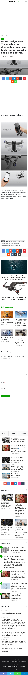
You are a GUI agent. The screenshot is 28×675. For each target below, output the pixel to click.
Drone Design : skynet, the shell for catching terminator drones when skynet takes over (18, 596)
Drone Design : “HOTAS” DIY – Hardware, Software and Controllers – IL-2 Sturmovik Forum (20, 340)
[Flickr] (19, 483)
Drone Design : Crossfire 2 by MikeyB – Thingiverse (7, 321)
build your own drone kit (11, 241)
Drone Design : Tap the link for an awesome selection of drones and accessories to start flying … (19, 550)
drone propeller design (6, 243)
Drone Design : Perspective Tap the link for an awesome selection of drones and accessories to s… (19, 586)
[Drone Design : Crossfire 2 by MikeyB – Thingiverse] (7, 314)
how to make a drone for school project (10, 245)
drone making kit (21, 241)
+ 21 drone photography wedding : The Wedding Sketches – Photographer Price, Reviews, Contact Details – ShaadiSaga (18, 449)
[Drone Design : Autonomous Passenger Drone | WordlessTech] (6, 440)
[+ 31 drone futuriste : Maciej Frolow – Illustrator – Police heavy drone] (6, 460)
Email (3, 382)
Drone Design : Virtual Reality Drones (17, 474)
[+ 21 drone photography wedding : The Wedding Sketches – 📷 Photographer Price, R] (6, 448)
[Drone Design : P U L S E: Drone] (7, 332)
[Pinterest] (12, 483)
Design (7, 35)
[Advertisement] (14, 19)
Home (3, 35)
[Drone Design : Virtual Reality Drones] (6, 476)
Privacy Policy (15, 666)
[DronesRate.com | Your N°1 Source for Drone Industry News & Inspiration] (14, 2)
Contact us (22, 666)
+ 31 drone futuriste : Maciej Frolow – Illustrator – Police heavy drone (18, 459)
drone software (15, 243)
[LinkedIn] (15, 483)
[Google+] (5, 483)
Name (3, 377)
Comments (23, 433)
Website (3, 388)
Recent (4, 433)
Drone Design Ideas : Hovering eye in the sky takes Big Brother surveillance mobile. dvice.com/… (21, 322)
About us (9, 666)
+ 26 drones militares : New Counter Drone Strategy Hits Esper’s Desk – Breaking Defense (18, 467)
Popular (13, 433)
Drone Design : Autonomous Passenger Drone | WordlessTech (18, 439)
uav (20, 245)
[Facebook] (8, 483)
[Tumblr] (22, 483)
